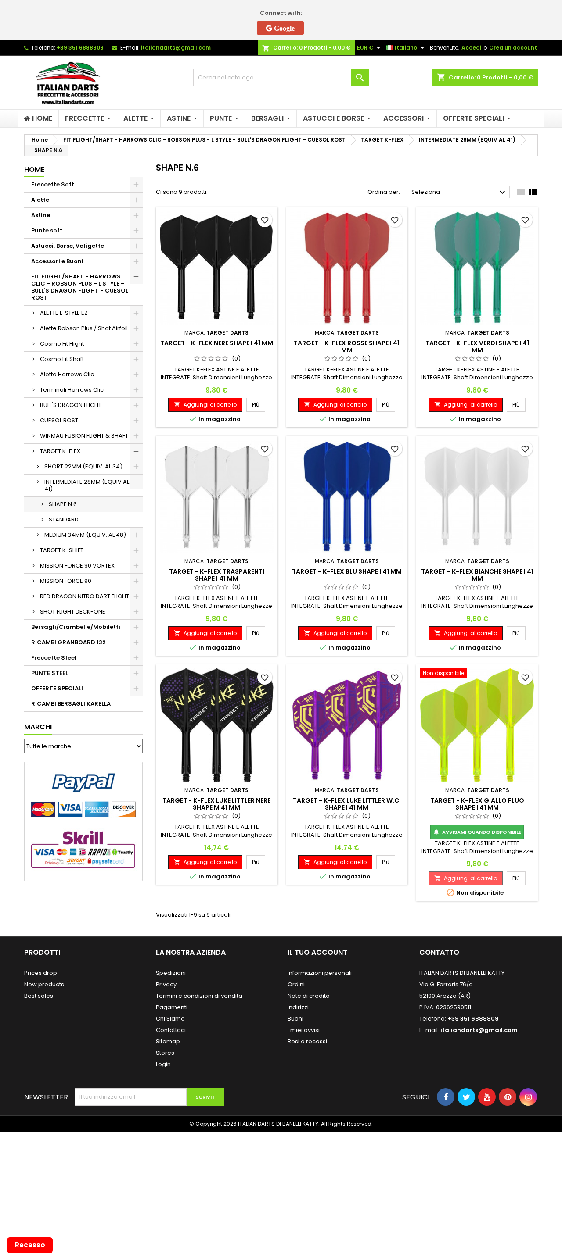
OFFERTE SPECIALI (57, 688)
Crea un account (513, 47)
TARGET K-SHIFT (61, 550)
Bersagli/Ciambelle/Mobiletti (75, 627)
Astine (40, 215)
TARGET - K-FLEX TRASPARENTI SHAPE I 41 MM (216, 575)
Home (34, 169)
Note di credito (309, 996)
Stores (165, 1053)
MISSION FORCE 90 (65, 581)
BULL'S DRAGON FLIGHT (70, 405)
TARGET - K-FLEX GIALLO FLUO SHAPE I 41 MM (477, 804)
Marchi (38, 727)
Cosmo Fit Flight (62, 343)
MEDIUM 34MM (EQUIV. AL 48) (85, 535)
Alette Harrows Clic (67, 374)
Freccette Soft (52, 184)
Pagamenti (171, 1007)
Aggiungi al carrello (205, 404)
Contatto (439, 952)
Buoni (295, 1018)
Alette (40, 200)
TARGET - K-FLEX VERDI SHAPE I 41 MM (477, 346)
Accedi (471, 47)
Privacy (166, 984)
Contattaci (171, 1030)
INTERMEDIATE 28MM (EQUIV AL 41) (86, 485)
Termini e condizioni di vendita (199, 996)
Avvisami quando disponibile (477, 831)
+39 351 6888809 (80, 47)
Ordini (296, 984)
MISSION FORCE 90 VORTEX (77, 565)
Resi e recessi (307, 1041)
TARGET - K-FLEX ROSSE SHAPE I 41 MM (347, 346)
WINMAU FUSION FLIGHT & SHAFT (84, 436)
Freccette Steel (53, 657)
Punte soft (46, 230)
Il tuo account (317, 952)
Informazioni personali (320, 973)
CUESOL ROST (59, 420)
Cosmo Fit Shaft (62, 359)
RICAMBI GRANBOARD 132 (68, 642)
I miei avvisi (304, 1030)
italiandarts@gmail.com (176, 47)
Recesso (30, 1244)
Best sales (38, 996)
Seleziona (459, 192)
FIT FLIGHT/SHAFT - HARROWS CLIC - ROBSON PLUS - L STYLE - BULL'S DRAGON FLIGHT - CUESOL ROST (79, 287)
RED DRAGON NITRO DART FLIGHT (84, 596)
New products (44, 984)
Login (163, 1064)
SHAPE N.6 (63, 504)
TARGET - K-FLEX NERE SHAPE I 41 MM (216, 343)
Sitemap (168, 1041)
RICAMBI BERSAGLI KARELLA (71, 704)
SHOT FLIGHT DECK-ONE (72, 611)
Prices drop (40, 973)
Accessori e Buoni (57, 261)
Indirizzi (298, 1007)
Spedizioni (171, 973)
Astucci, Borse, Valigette (67, 246)
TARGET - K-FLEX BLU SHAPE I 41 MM (347, 571)
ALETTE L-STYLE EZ (64, 313)
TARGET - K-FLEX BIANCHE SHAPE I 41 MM (477, 575)
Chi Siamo (170, 1018)
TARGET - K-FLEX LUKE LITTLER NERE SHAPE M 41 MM (216, 804)
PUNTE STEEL (49, 673)
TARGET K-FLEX (60, 451)
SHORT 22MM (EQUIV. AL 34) (83, 466)
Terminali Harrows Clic (72, 389)
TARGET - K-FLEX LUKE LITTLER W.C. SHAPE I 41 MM (347, 804)
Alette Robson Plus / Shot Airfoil (84, 328)
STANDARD (64, 519)
